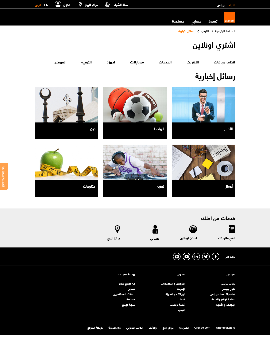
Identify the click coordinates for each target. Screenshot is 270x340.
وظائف (153, 327)
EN (46, 4)
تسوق (181, 273)
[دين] (66, 104)
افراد (232, 4)
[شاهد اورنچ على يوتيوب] (186, 256)
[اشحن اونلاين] (193, 230)
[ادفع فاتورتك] (231, 230)
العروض (60, 61)
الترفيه (181, 309)
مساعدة (131, 299)
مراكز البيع (113, 238)
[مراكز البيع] (117, 230)
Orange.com (202, 327)
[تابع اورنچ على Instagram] (177, 256)
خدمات (181, 299)
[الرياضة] (135, 104)
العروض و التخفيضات (173, 283)
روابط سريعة (126, 273)
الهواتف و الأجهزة (225, 304)
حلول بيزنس (228, 288)
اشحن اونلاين (188, 238)
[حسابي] (155, 230)
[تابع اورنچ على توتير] (206, 256)
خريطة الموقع (95, 327)
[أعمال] (203, 162)
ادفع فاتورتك (226, 238)
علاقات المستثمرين (124, 293)
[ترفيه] (135, 162)
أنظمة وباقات (177, 304)
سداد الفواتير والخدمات (222, 299)
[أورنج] (229, 17)
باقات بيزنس (228, 283)
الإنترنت (181, 288)
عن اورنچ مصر (127, 283)
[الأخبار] (203, 104)
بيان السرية (114, 327)
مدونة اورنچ (128, 304)
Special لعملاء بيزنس (222, 293)
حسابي (196, 20)
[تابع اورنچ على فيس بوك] (215, 256)
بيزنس (220, 4)
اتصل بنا (184, 327)
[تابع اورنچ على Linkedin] (196, 256)
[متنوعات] (66, 162)
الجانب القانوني (134, 327)
